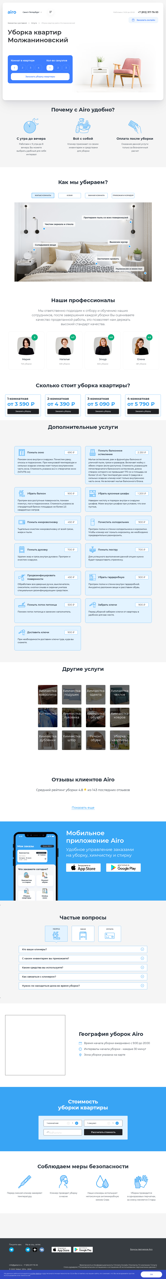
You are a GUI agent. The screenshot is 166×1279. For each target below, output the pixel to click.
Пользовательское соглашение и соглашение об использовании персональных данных (117, 1267)
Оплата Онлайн (121, 1265)
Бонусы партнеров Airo (141, 1249)
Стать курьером (70, 1267)
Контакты (133, 1265)
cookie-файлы (35, 1273)
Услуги (154, 1265)
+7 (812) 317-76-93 (148, 12)
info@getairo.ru (15, 1265)
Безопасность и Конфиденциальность (96, 1265)
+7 (48, 1132)
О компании (144, 1265)
